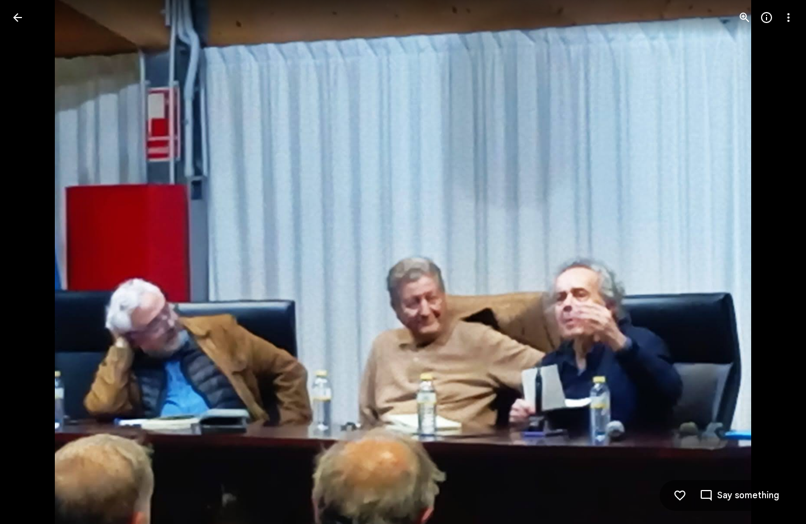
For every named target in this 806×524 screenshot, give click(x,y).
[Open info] (766, 18)
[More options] (788, 18)
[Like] (679, 495)
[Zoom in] (745, 18)
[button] (30, 262)
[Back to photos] (17, 17)
